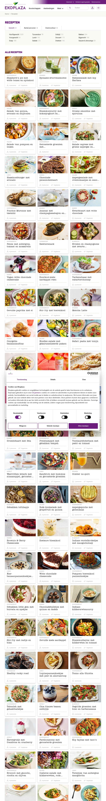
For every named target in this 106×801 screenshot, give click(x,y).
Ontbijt (57, 34)
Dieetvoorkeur (50, 28)
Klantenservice (96, 2)
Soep (11, 41)
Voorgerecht (13, 38)
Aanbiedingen (49, 8)
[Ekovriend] (70, 2)
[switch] (41, 417)
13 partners (36, 393)
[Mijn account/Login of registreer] (92, 8)
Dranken (58, 41)
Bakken (81, 34)
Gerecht (11, 28)
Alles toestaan (83, 426)
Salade (34, 41)
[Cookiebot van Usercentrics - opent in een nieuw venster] (89, 373)
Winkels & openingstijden (83, 2)
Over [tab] (84, 379)
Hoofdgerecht (14, 34)
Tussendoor (36, 34)
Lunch (34, 38)
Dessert (58, 38)
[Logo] (15, 5)
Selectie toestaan (53, 426)
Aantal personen (30, 28)
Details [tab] (53, 379)
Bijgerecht (82, 38)
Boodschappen (34, 8)
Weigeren (22, 426)
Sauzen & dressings (86, 41)
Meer (59, 8)
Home (7, 14)
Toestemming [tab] (22, 379)
